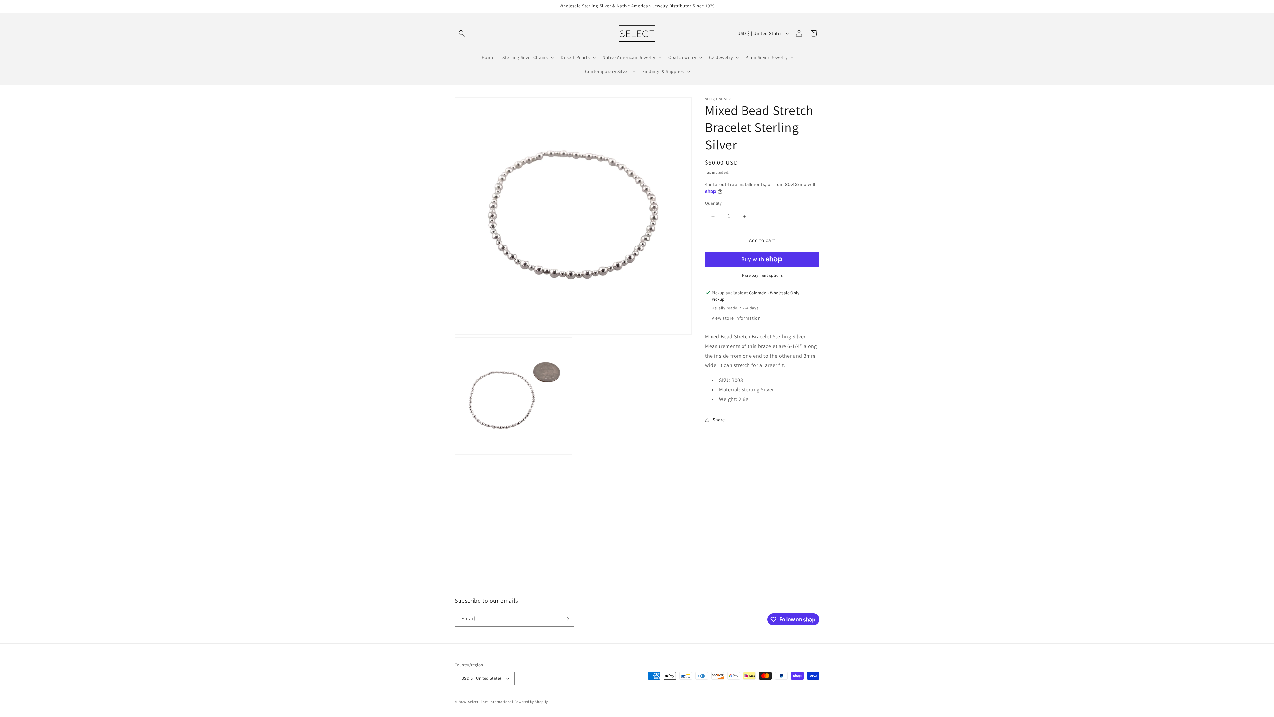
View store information (736, 318)
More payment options (762, 275)
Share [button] (719, 420)
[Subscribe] (566, 619)
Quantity (713, 203)
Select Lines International (490, 701)
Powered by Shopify (531, 701)
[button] (462, 33)
